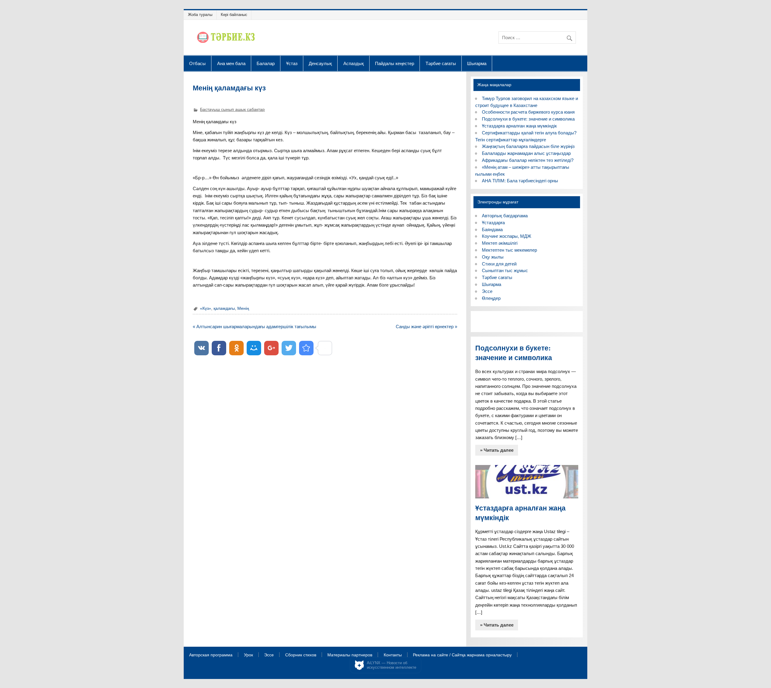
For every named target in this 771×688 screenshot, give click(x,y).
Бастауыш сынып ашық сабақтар (232, 109)
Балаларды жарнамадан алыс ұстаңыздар (526, 153)
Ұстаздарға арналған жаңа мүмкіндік (519, 125)
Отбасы (197, 63)
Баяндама (492, 229)
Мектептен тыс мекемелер (509, 250)
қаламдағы (224, 308)
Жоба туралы (200, 14)
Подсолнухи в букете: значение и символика (528, 118)
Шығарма (476, 63)
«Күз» (205, 308)
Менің (243, 308)
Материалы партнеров (349, 655)
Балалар (266, 63)
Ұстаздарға (493, 222)
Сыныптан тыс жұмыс (505, 270)
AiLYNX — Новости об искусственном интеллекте (391, 665)
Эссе (487, 291)
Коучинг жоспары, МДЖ (506, 236)
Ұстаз (292, 63)
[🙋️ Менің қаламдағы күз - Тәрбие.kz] (306, 348)
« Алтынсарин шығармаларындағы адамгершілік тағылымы (254, 326)
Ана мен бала (231, 63)
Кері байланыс (234, 14)
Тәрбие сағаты (441, 63)
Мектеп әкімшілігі (499, 243)
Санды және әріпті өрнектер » (426, 326)
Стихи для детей (499, 263)
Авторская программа (211, 655)
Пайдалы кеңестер (394, 63)
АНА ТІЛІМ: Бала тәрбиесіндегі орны (520, 180)
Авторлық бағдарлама (505, 215)
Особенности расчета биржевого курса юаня (528, 112)
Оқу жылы (493, 256)
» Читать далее (496, 450)
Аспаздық (353, 63)
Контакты (393, 655)
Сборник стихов (300, 655)
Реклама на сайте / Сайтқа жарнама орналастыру (462, 655)
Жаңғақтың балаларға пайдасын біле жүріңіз (528, 146)
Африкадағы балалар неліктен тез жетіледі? (527, 160)
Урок (248, 655)
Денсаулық (320, 63)
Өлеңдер (491, 298)
